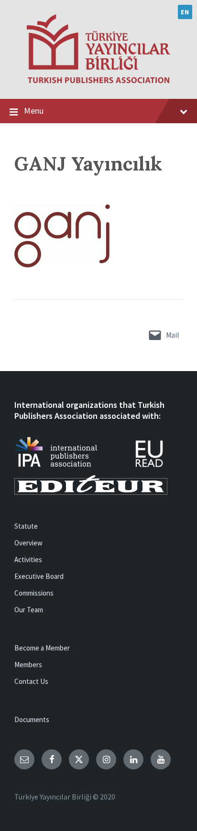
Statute (26, 526)
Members (28, 664)
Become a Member (42, 647)
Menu (34, 110)
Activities (28, 559)
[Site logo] (98, 80)
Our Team (28, 609)
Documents (31, 719)
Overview (28, 542)
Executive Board (39, 576)
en (185, 12)
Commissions (34, 592)
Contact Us (31, 681)
